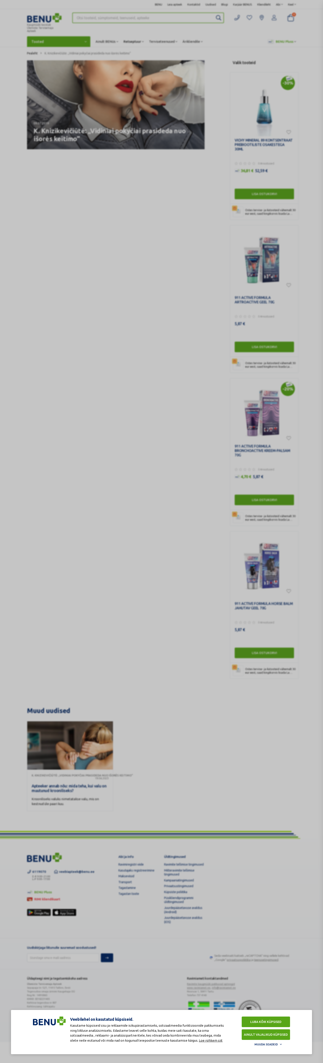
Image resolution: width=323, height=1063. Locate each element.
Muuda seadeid (266, 1044)
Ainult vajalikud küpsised (266, 1034)
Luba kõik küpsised (265, 1022)
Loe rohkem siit (211, 1040)
